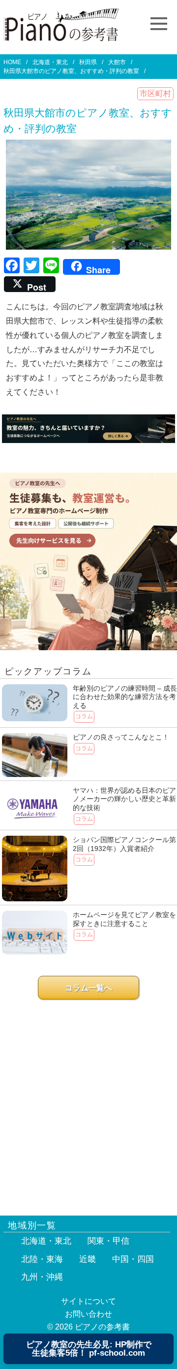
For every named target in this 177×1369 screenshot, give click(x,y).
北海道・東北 (50, 62)
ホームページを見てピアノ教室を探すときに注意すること (124, 919)
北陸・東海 (42, 1259)
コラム (84, 716)
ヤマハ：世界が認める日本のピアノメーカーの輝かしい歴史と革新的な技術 (124, 799)
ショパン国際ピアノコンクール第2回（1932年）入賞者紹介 (124, 844)
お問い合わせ (88, 1314)
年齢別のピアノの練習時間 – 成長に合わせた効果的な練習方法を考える (125, 696)
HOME (12, 62)
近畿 (87, 1259)
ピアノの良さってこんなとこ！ (121, 737)
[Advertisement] (88, 1103)
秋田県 (88, 62)
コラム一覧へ (88, 988)
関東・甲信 (108, 1241)
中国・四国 (133, 1259)
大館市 (117, 62)
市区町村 (155, 93)
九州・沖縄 (42, 1277)
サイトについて (88, 1301)
